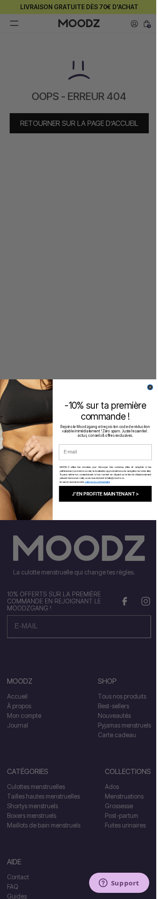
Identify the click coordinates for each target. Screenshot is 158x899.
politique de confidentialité (97, 481)
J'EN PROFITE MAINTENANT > (105, 493)
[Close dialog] (150, 387)
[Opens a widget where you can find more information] (119, 884)
